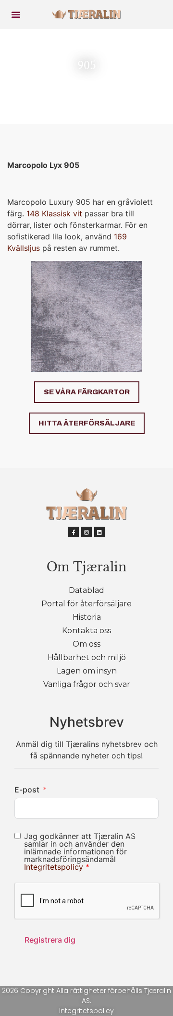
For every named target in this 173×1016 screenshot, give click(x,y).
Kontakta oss (86, 630)
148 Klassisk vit (54, 213)
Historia (87, 617)
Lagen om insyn (87, 670)
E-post (26, 789)
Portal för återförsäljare (86, 603)
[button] (16, 14)
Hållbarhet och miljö (87, 657)
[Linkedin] (99, 532)
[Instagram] (86, 532)
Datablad (86, 590)
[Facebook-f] (73, 532)
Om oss (86, 644)
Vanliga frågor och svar (86, 684)
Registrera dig (50, 940)
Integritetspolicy (55, 867)
